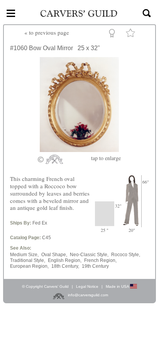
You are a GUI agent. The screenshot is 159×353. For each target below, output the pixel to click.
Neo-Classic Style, (89, 254)
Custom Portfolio (113, 34)
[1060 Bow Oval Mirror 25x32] (79, 150)
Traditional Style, (27, 260)
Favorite (131, 35)
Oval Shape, (54, 254)
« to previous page (46, 32)
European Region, (29, 266)
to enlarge (106, 158)
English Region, (64, 260)
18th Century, (65, 266)
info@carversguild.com (88, 295)
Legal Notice (87, 286)
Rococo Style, (125, 254)
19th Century (95, 266)
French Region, (100, 260)
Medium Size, (24, 254)
